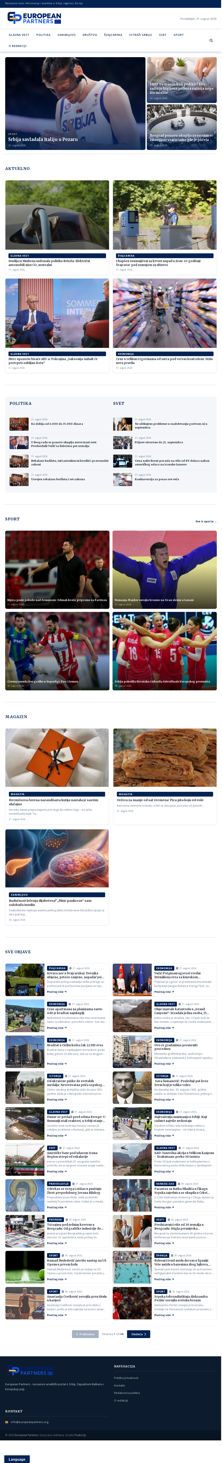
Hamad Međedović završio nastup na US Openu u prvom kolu (76, 1262)
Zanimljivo (66, 35)
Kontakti (119, 1385)
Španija (161, 1255)
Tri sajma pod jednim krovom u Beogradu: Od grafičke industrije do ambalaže (74, 1228)
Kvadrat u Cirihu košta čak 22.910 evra (75, 1045)
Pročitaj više (55, 991)
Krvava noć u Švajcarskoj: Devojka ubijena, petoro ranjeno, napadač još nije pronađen (74, 977)
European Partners (26, 1435)
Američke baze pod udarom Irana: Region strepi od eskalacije (72, 1155)
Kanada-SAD (165, 1183)
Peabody (80, 1435)
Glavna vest (19, 35)
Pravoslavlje (59, 1183)
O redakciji (18, 46)
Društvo (90, 35)
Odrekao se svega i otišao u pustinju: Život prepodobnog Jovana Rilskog (74, 1191)
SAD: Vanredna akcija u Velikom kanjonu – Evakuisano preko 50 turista (184, 1155)
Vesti (160, 1219)
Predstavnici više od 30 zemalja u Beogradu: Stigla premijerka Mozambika (179, 1228)
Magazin (17, 794)
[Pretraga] (211, 40)
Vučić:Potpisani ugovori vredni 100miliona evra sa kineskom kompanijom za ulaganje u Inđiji (178, 977)
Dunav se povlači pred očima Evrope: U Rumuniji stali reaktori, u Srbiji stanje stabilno (76, 1120)
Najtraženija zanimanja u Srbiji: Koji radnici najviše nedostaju (180, 1119)
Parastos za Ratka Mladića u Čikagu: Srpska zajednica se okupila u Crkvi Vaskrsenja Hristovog (181, 1192)
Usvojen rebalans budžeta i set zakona (58, 479)
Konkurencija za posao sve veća (157, 479)
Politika (43, 35)
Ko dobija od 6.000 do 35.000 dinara (57, 423)
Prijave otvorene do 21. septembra (159, 442)
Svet (163, 35)
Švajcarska (113, 35)
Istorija (55, 1076)
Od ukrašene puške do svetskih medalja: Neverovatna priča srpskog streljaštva (74, 1085)
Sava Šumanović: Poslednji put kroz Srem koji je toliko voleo (181, 1083)
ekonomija (126, 353)
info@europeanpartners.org (29, 1422)
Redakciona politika (127, 1393)
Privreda (55, 1219)
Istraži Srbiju (140, 35)
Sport (179, 35)
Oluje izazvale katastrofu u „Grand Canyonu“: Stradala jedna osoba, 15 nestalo (180, 1013)
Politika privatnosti (126, 1378)
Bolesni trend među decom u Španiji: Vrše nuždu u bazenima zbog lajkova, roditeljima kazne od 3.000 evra (181, 1264)
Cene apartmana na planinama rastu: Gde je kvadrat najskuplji (75, 1011)
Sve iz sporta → (206, 521)
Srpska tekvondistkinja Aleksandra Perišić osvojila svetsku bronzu (181, 1298)
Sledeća (137, 1334)
